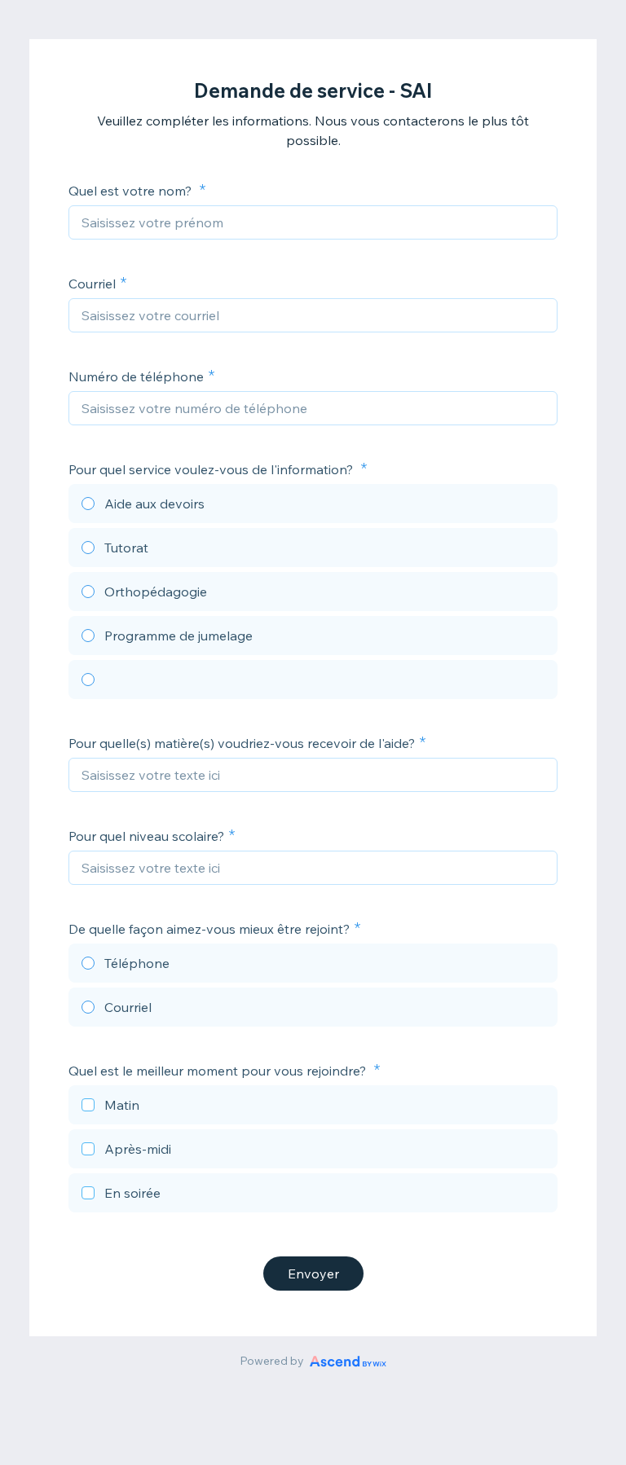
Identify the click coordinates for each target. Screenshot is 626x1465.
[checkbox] (313, 1107)
